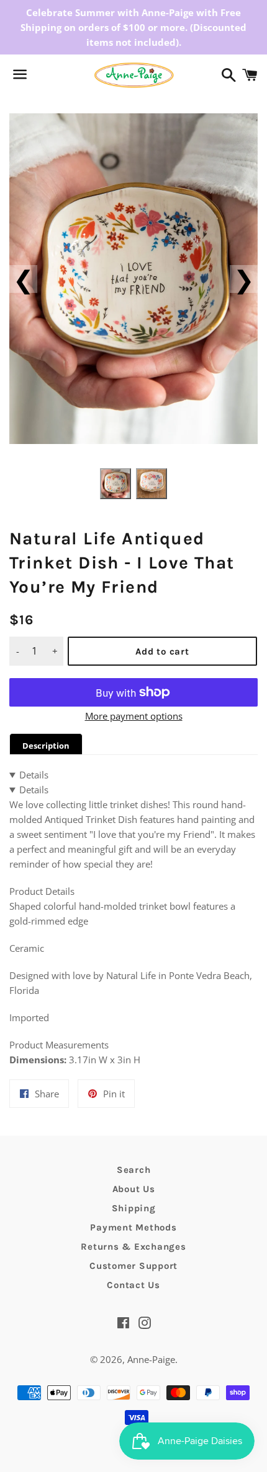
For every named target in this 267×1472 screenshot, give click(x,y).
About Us (133, 1189)
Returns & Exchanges (133, 1246)
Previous (23, 279)
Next (244, 279)
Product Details (42, 891)
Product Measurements (59, 1045)
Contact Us (133, 1285)
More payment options (134, 716)
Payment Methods (133, 1227)
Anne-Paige (151, 1359)
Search (134, 1169)
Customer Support (133, 1265)
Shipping (134, 1208)
